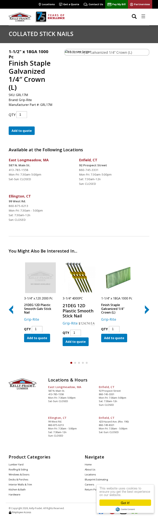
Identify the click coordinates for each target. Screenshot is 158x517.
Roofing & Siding (18, 469)
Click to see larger (78, 51)
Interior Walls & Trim (20, 484)
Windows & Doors (19, 474)
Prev (13, 309)
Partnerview (142, 4)
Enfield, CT (88, 160)
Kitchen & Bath (17, 489)
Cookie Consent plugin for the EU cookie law (125, 509)
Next (144, 309)
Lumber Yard (16, 464)
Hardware (14, 494)
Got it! (125, 502)
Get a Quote (71, 4)
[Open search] (134, 16)
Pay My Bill (119, 4)
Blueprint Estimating (96, 479)
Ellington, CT (20, 196)
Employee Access (21, 512)
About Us (90, 469)
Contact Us (96, 4)
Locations (48, 4)
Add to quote (22, 131)
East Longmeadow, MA (29, 160)
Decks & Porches (18, 479)
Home (88, 464)
